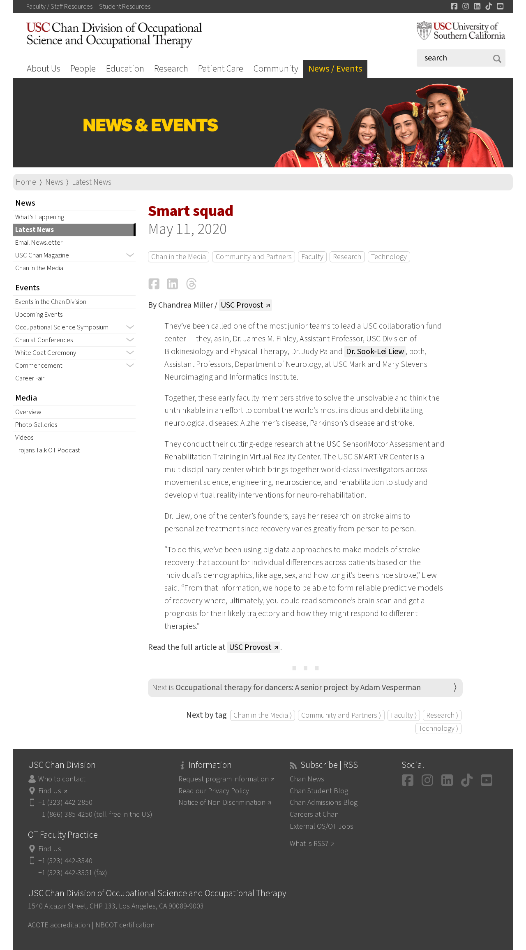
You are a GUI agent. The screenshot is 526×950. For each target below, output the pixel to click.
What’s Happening (39, 217)
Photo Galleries (36, 425)
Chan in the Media (39, 268)
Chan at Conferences (44, 340)
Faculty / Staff (59, 6)
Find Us (49, 791)
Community (276, 68)
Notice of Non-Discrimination (221, 802)
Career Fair (29, 378)
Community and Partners (254, 257)
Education (125, 68)
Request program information (223, 779)
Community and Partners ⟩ (341, 715)
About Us (43, 68)
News (54, 182)
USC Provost (242, 305)
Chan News (307, 779)
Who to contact (61, 779)
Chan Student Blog (319, 791)
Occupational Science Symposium (61, 327)
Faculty (312, 257)
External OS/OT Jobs (321, 826)
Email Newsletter (38, 243)
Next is (286, 687)
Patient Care (220, 68)
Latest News (91, 182)
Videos (24, 438)
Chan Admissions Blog (324, 802)
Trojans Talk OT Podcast (47, 450)
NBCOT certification (125, 925)
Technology (389, 257)
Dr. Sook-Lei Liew (375, 351)
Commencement (38, 366)
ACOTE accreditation (59, 925)
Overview (28, 412)
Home (26, 182)
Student (124, 6)
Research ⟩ (442, 715)
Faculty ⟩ (404, 715)
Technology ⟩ (438, 728)
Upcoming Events (38, 315)
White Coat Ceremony (45, 353)
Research (171, 68)
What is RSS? (309, 844)
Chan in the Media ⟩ (262, 715)
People (83, 68)
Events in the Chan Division (50, 302)
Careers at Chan (314, 814)
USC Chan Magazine (42, 255)
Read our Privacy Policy (213, 791)
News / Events (335, 68)
